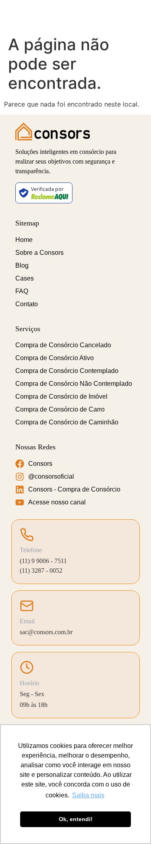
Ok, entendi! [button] (76, 819)
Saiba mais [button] (88, 795)
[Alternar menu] (137, 16)
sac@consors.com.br (46, 632)
